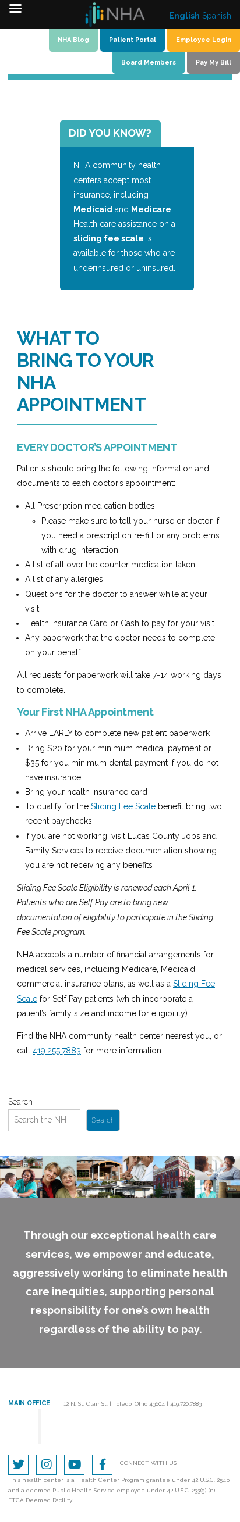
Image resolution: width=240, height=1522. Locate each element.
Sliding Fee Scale (123, 806)
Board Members (148, 62)
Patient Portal (132, 40)
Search (20, 1101)
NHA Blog (73, 40)
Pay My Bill (213, 62)
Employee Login (203, 40)
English (184, 15)
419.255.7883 (57, 1050)
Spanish (216, 15)
